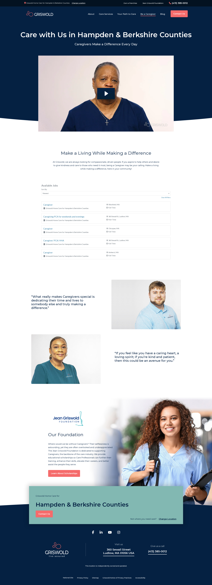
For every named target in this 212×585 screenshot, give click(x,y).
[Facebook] (93, 533)
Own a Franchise (130, 3)
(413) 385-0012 (179, 3)
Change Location (78, 3)
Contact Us (179, 14)
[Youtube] (110, 533)
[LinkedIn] (101, 533)
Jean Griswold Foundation (153, 3)
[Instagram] (118, 533)
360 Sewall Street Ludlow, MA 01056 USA (118, 551)
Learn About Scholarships (64, 473)
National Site (68, 578)
